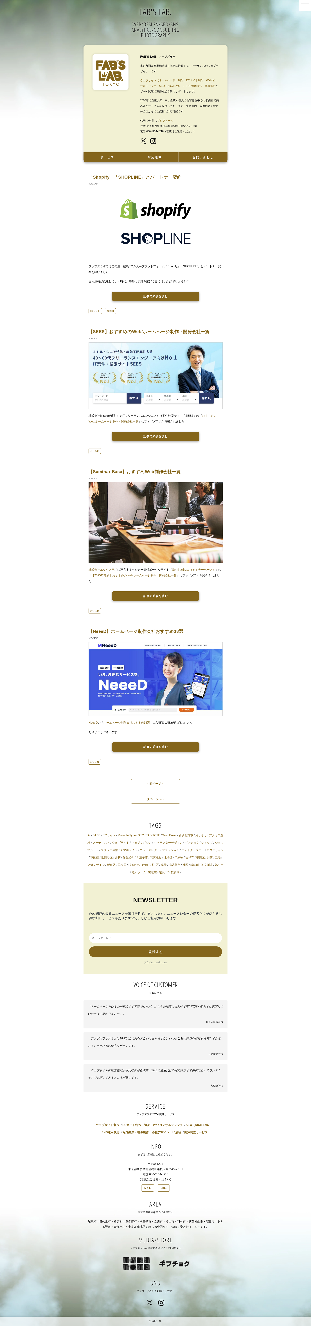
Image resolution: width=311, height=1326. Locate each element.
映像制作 (134, 864)
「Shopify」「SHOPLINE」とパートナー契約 (135, 177)
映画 (145, 864)
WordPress (169, 835)
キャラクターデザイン (168, 842)
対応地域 (155, 157)
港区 (185, 864)
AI (89, 835)
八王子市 (142, 857)
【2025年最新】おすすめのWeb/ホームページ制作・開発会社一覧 (134, 575)
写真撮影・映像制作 (136, 1132)
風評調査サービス (196, 1132)
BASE (97, 835)
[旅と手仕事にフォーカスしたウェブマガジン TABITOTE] (137, 1256)
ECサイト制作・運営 (136, 1124)
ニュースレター (150, 850)
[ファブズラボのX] (145, 140)
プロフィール (165, 120)
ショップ (207, 842)
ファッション (170, 850)
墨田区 (200, 857)
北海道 (168, 857)
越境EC (110, 311)
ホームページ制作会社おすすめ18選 (126, 722)
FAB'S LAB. (155, 12)
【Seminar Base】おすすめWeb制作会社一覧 (135, 471)
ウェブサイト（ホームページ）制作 (161, 80)
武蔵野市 (174, 864)
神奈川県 (207, 864)
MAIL (147, 1187)
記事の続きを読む (155, 296)
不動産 (94, 857)
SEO (141, 835)
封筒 (210, 857)
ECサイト (95, 311)
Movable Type (127, 835)
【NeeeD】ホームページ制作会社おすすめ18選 (136, 631)
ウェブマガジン (141, 842)
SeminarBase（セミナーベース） (193, 569)
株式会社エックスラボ (103, 569)
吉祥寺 (189, 857)
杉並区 (154, 864)
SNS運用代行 (194, 85)
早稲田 (122, 864)
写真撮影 (210, 85)
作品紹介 (128, 857)
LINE (164, 1187)
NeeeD (93, 722)
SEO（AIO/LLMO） (171, 85)
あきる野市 (186, 835)
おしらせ (94, 451)
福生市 (219, 864)
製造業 (152, 872)
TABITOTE (153, 835)
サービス (107, 157)
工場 (218, 857)
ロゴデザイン (215, 850)
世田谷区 (107, 857)
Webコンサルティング (168, 1124)
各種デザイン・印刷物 (166, 1132)
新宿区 (111, 864)
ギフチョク (192, 842)
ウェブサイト (120, 842)
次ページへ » (156, 799)
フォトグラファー (192, 850)
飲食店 (175, 872)
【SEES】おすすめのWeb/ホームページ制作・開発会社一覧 (149, 331)
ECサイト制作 (194, 80)
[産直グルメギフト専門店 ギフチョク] (174, 1256)
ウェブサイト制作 (108, 1124)
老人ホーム (139, 872)
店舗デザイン (96, 864)
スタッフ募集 (109, 850)
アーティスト (101, 842)
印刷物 (179, 857)
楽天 (164, 864)
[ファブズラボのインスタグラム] (155, 140)
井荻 (118, 857)
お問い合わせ (203, 157)
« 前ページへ (156, 783)
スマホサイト (129, 850)
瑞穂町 (194, 864)
